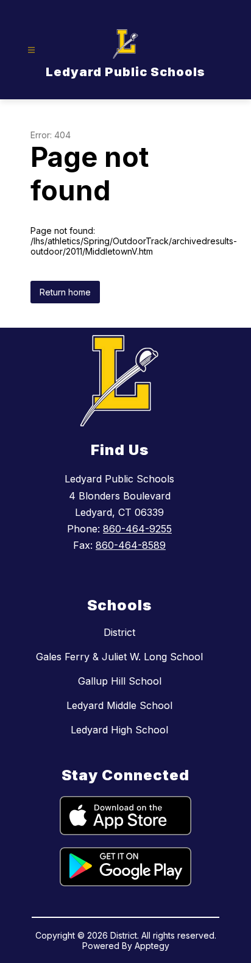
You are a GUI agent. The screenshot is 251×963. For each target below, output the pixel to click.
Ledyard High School (119, 730)
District (119, 632)
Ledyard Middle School (119, 705)
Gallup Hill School (119, 681)
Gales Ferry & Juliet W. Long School (119, 657)
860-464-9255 (137, 529)
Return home (65, 292)
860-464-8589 (131, 545)
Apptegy (152, 945)
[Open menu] (31, 50)
